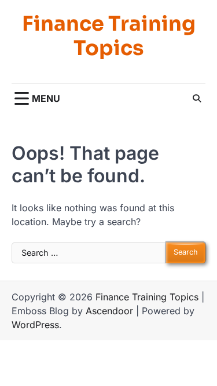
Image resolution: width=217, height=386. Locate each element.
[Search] (196, 98)
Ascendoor (109, 311)
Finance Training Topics (109, 36)
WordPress (35, 324)
